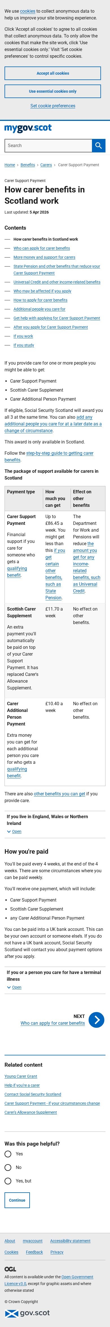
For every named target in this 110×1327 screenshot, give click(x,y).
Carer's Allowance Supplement (31, 1112)
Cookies (11, 1252)
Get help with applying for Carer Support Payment (57, 318)
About (10, 1241)
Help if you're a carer (22, 1085)
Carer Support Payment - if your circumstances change (52, 1103)
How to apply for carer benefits (40, 300)
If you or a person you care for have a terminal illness (54, 976)
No (18, 1167)
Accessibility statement (70, 1241)
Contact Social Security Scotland (33, 1094)
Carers (46, 165)
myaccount (33, 1241)
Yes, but (23, 1181)
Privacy (56, 1252)
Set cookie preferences (52, 105)
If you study (24, 345)
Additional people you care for (39, 309)
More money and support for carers (44, 257)
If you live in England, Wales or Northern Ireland (47, 820)
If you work (23, 336)
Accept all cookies (53, 73)
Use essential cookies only (52, 91)
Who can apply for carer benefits (42, 248)
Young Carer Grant (21, 1076)
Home (10, 165)
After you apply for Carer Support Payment (51, 327)
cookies (27, 11)
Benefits (28, 165)
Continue (17, 1200)
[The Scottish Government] (27, 1314)
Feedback (34, 1252)
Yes (19, 1154)
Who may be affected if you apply (42, 291)
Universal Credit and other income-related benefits (57, 282)
